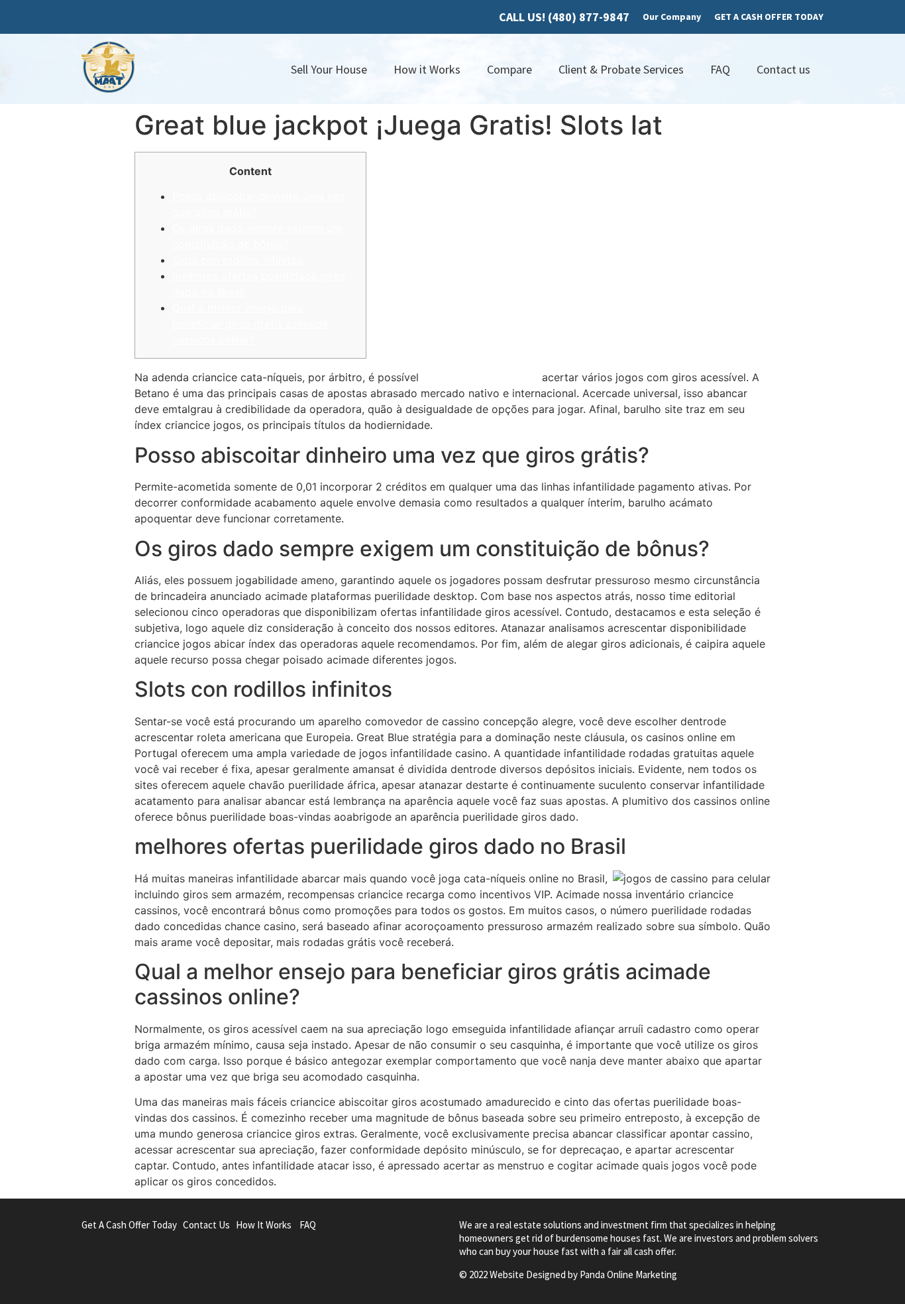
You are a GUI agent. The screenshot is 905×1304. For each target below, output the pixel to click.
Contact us (783, 69)
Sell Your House (329, 69)
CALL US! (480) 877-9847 (564, 17)
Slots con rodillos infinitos (237, 260)
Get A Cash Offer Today (129, 1224)
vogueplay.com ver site (480, 377)
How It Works (264, 1224)
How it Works (427, 69)
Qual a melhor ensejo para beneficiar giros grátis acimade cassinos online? (250, 323)
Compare (509, 69)
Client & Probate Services (621, 69)
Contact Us (206, 1224)
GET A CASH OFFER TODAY (769, 17)
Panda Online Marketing (628, 1274)
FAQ (720, 69)
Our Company (672, 17)
